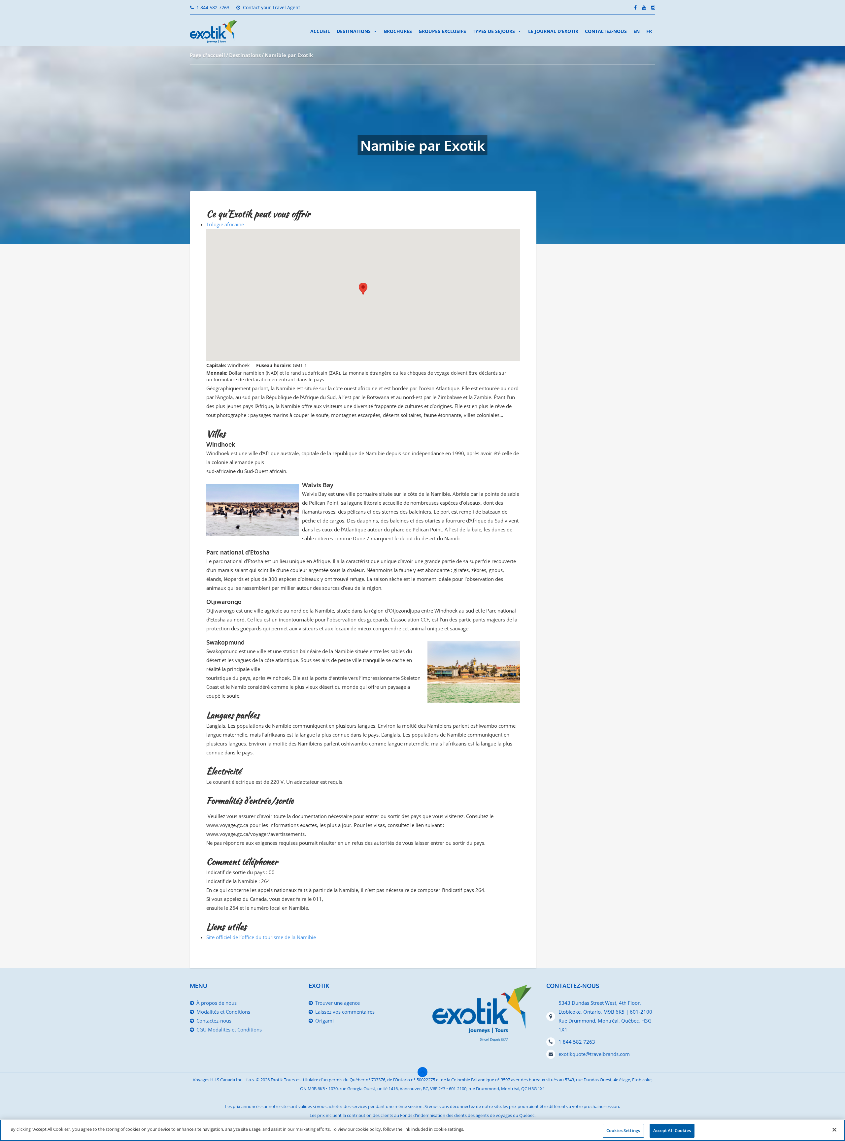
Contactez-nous (606, 31)
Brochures (398, 31)
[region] (422, 1130)
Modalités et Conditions (223, 1011)
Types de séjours (494, 31)
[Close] (834, 1129)
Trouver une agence (337, 1002)
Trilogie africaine (225, 224)
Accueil (320, 31)
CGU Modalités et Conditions (229, 1029)
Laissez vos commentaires (345, 1011)
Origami (324, 1020)
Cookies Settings (623, 1130)
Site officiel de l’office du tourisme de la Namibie (261, 937)
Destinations (354, 31)
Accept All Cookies (672, 1130)
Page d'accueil (207, 55)
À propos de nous (216, 1002)
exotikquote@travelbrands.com (594, 1054)
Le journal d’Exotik (553, 31)
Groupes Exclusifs (442, 31)
